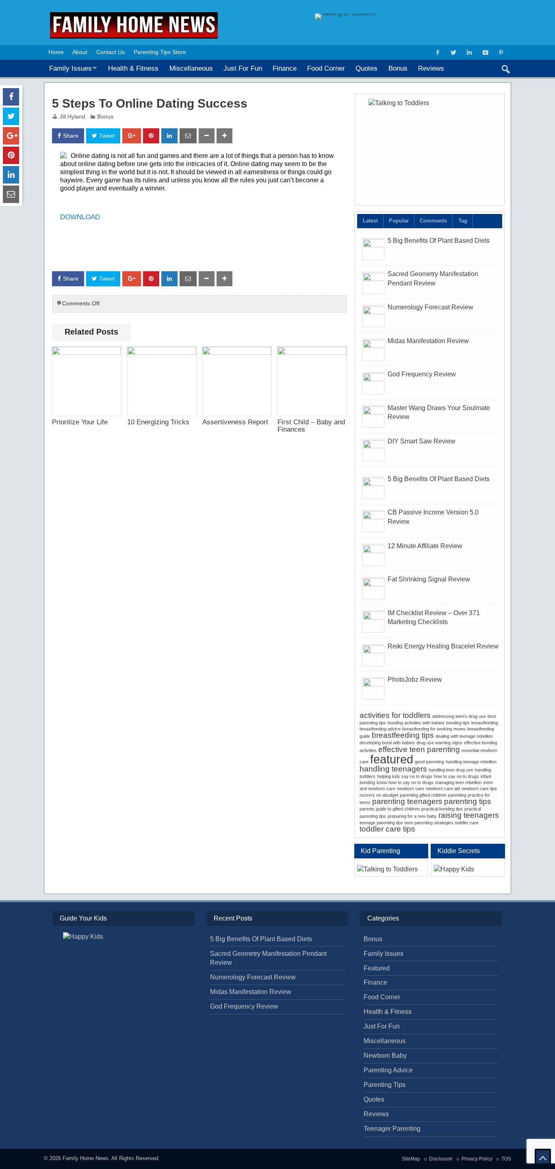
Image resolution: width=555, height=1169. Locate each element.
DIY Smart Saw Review (421, 441)
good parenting (429, 761)
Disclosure (441, 1158)
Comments (433, 221)
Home (56, 52)
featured (391, 759)
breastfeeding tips (403, 735)
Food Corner (326, 68)
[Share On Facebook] (11, 97)
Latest (370, 221)
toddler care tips (387, 829)
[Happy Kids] (468, 869)
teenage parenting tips (381, 822)
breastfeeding (484, 722)
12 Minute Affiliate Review (425, 545)
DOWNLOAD (80, 217)
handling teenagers (393, 769)
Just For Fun (242, 68)
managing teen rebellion (458, 782)
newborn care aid (443, 788)
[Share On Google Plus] (131, 135)
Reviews (431, 68)
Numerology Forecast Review (430, 307)
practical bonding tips (442, 808)
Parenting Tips (384, 1084)
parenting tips (467, 801)
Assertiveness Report (235, 422)
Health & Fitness (133, 68)
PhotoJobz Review (415, 679)
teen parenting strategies (429, 822)
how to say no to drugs (456, 776)
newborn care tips (479, 788)
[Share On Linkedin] (169, 135)
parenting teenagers (407, 801)
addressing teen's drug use (459, 716)
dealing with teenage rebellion (464, 736)
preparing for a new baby (412, 816)
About (79, 52)
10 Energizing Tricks (158, 422)
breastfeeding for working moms (434, 728)
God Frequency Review (422, 374)
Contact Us (110, 52)
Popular (399, 221)
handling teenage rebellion (471, 761)
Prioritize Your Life (80, 422)
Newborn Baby (385, 1055)
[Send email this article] (188, 135)
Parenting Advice (388, 1070)
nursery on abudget (379, 795)
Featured (377, 968)
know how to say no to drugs (405, 782)
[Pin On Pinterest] (151, 135)
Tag (462, 221)
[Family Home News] (134, 15)
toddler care (467, 822)
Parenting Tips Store (160, 52)
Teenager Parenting (392, 1128)
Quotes (366, 68)
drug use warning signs (439, 742)
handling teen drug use (451, 769)
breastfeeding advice (380, 728)
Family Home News (85, 1158)
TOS (506, 1158)
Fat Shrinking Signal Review (429, 579)
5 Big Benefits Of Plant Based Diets (439, 240)
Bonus (398, 68)
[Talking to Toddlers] (430, 149)
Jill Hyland (72, 117)
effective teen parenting (419, 749)
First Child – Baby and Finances (311, 425)
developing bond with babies (387, 742)
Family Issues (70, 68)
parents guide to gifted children (390, 808)
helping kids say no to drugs (404, 776)
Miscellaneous (191, 68)
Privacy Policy (477, 1158)
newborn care (410, 788)
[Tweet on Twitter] (11, 116)
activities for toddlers (395, 715)
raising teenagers (468, 815)
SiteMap (411, 1158)
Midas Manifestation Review (428, 340)
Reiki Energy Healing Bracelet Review (443, 646)
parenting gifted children (423, 795)
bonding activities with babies (416, 722)
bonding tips (458, 722)
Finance (285, 68)
